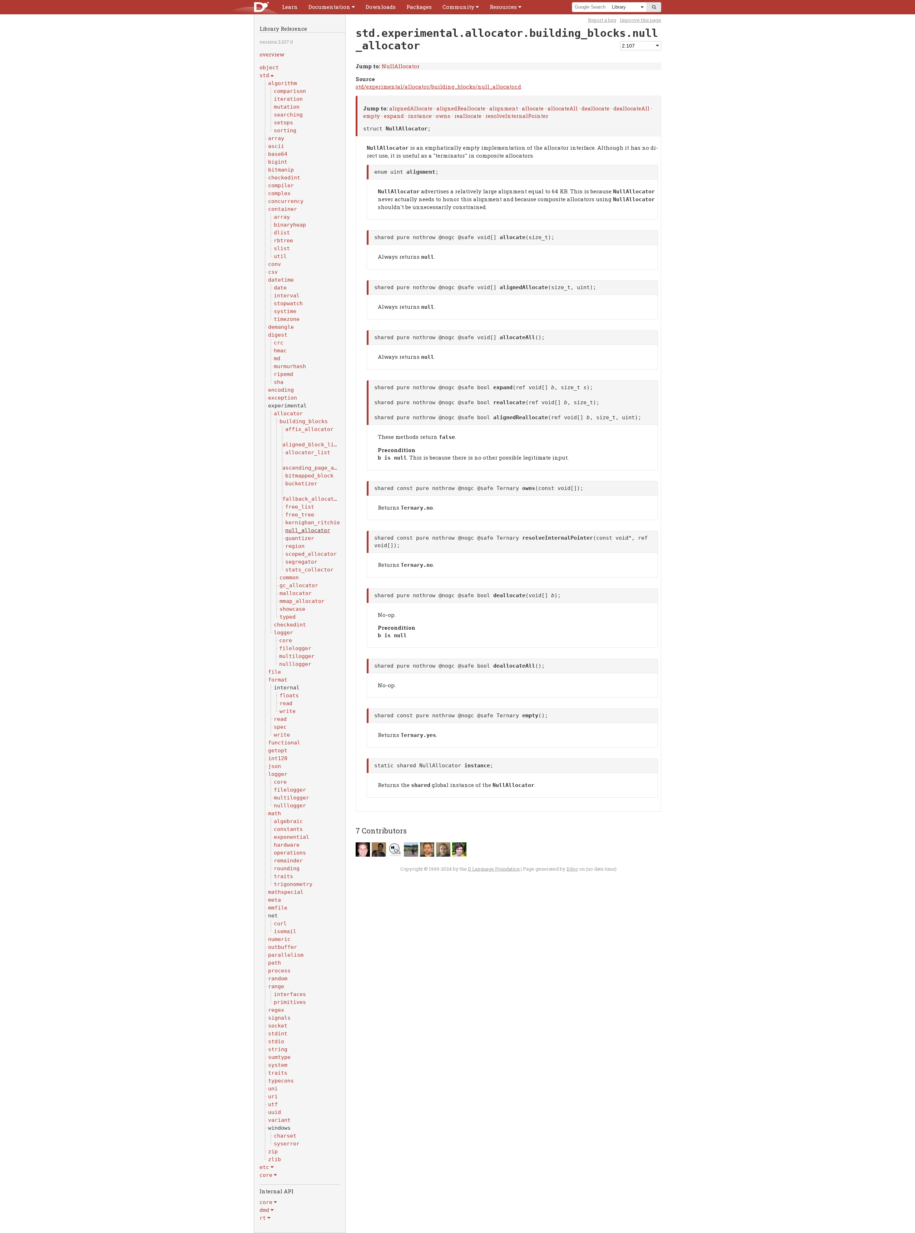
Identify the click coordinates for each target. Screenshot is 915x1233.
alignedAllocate (410, 108)
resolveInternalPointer (516, 115)
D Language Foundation (494, 869)
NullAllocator (401, 66)
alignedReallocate (460, 108)
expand (394, 115)
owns (443, 115)
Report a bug (602, 20)
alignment (503, 108)
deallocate (595, 108)
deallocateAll (631, 108)
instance (420, 115)
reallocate (467, 115)
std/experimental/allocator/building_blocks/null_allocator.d (438, 86)
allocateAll (563, 108)
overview (271, 54)
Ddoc (572, 869)
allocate (533, 108)
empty (371, 115)
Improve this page (640, 20)
